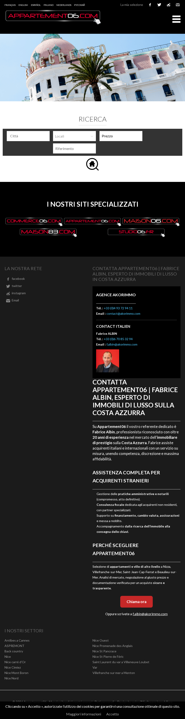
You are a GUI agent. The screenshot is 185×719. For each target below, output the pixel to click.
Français (10, 5)
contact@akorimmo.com (123, 313)
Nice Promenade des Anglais (112, 646)
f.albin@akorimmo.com (121, 344)
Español (36, 5)
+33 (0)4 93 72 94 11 (118, 308)
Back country (14, 651)
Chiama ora (136, 601)
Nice (8, 656)
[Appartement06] (53, 23)
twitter (159, 4)
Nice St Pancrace (104, 651)
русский (79, 5)
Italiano (48, 5)
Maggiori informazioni (83, 714)
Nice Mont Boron (16, 673)
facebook (150, 4)
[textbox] (29, 136)
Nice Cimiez (13, 667)
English (23, 5)
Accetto (112, 714)
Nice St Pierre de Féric (108, 656)
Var (94, 667)
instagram (168, 4)
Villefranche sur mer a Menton (113, 673)
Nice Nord (11, 678)
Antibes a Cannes (17, 640)
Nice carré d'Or (15, 662)
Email (177, 4)
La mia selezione (131, 5)
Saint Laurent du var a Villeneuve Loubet (120, 662)
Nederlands (63, 5)
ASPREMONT (14, 646)
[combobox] (28, 136)
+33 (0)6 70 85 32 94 (118, 339)
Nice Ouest (100, 640)
